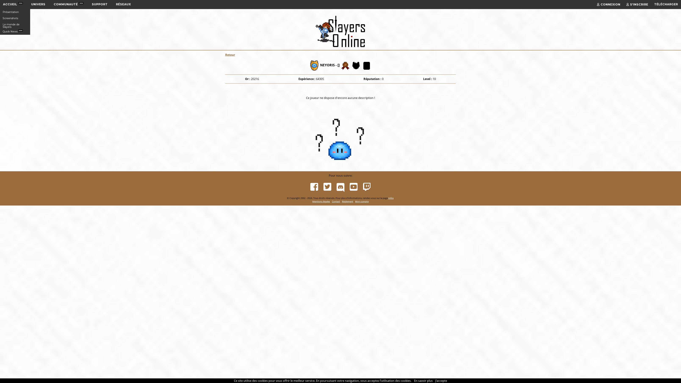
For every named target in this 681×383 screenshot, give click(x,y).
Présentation (11, 12)
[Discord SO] (340, 187)
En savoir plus (423, 381)
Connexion (610, 4)
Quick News (10, 31)
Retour (230, 55)
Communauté (66, 4)
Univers (38, 4)
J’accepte (441, 381)
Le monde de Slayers (11, 26)
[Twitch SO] (366, 187)
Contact (336, 201)
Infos (391, 198)
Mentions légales (321, 201)
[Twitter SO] (327, 187)
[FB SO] (314, 187)
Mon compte (362, 201)
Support (100, 4)
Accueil (10, 4)
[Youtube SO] (353, 187)
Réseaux (123, 4)
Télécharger (666, 4)
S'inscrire (638, 4)
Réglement (347, 201)
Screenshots (10, 18)
